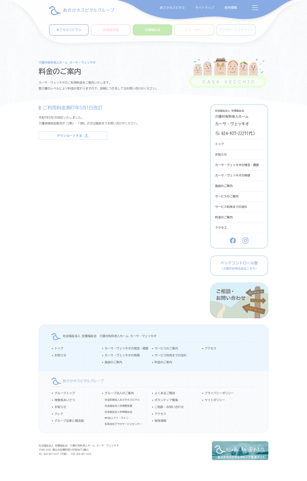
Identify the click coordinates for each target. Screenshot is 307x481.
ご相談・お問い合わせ (169, 407)
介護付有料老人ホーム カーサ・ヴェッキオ (67, 62)
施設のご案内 (224, 185)
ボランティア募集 (166, 400)
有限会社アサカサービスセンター (123, 424)
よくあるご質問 (165, 393)
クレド (59, 413)
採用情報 (231, 7)
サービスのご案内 (226, 196)
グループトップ (65, 393)
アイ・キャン (194, 29)
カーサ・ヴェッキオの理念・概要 (237, 165)
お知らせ (221, 154)
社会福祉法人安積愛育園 (118, 405)
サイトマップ (204, 7)
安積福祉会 (152, 29)
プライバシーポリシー (219, 393)
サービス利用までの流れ (231, 206)
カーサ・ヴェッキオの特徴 (232, 175)
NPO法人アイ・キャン (116, 418)
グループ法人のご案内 (119, 393)
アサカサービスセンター (236, 29)
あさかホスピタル (172, 7)
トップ (219, 144)
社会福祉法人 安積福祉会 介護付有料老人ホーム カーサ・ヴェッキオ (109, 336)
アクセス (221, 227)
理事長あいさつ (65, 400)
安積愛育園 (111, 29)
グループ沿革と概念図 (69, 420)
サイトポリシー (215, 400)
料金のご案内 (224, 217)
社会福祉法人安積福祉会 (118, 412)
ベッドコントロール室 (239, 265)
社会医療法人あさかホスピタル (122, 399)
